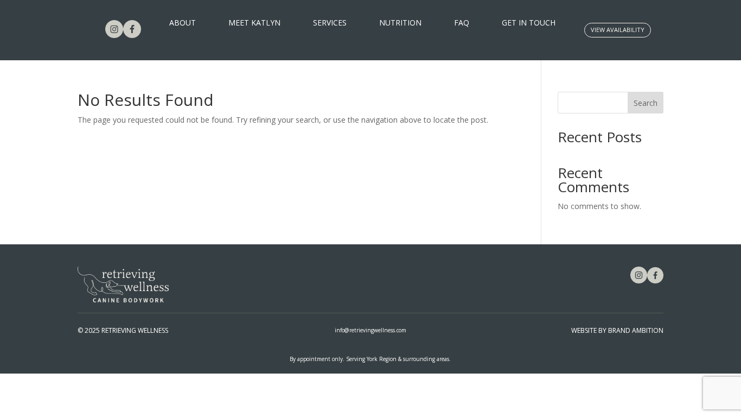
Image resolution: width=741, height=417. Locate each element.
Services (330, 23)
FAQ (461, 23)
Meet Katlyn (254, 23)
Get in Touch (528, 23)
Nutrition (400, 23)
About (182, 23)
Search (645, 103)
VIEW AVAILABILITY (617, 30)
